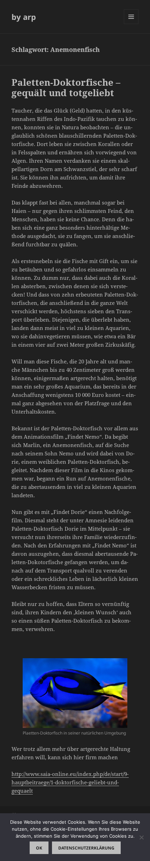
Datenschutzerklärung (86, 848)
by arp (24, 16)
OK (39, 848)
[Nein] (141, 837)
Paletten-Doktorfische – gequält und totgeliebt (66, 87)
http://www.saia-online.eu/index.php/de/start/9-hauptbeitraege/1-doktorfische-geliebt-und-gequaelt (70, 782)
